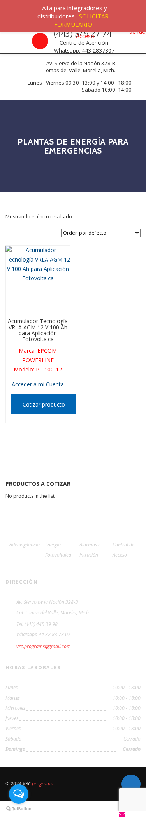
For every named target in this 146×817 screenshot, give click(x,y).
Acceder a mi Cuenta (38, 384)
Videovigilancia (24, 544)
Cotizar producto (44, 404)
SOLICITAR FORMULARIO (81, 20)
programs (42, 783)
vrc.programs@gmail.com (43, 646)
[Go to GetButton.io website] (18, 809)
